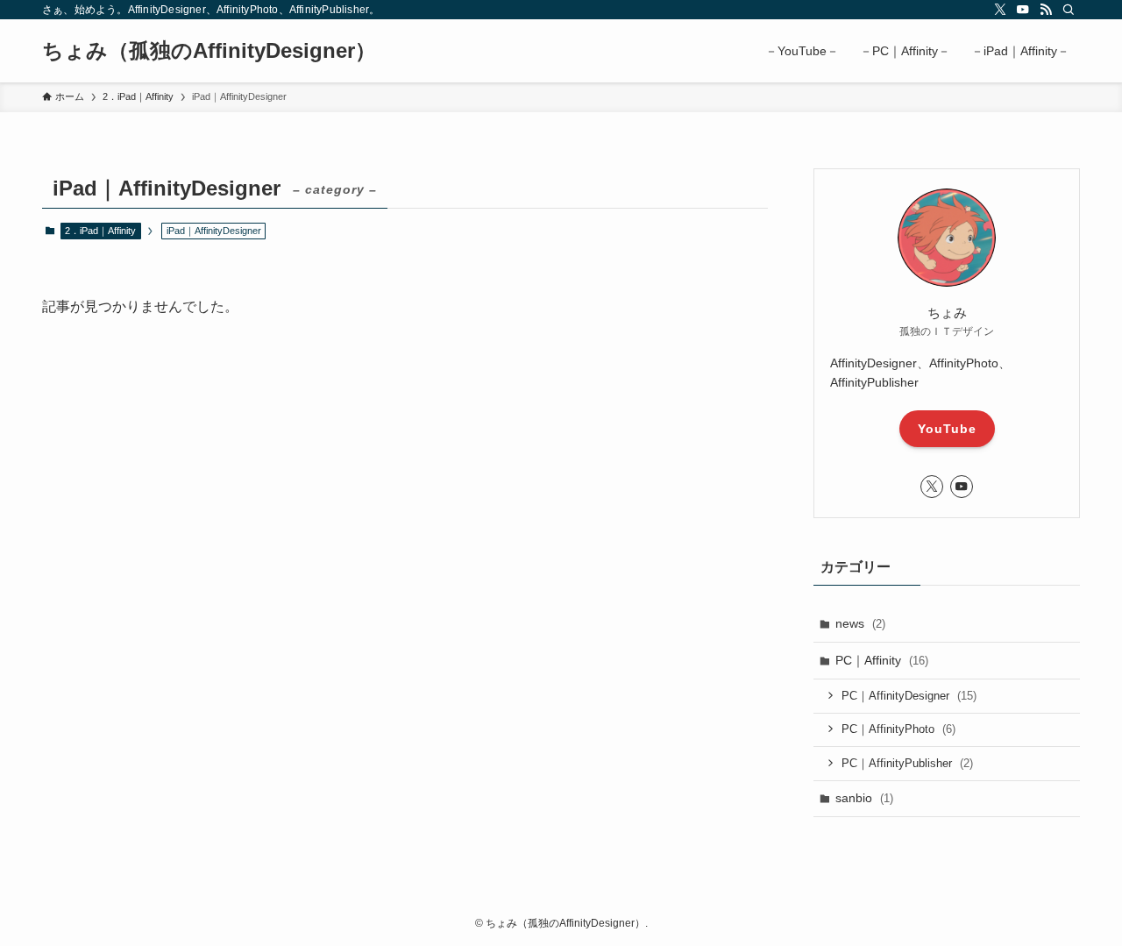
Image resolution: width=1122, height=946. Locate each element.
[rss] (1045, 9)
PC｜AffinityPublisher (907, 763)
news (860, 623)
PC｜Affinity (881, 660)
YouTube (947, 429)
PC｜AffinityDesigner (909, 695)
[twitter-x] (1000, 9)
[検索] (1068, 9)
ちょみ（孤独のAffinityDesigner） (209, 50)
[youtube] (1023, 9)
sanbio (864, 798)
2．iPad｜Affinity (100, 230)
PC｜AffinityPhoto (898, 729)
